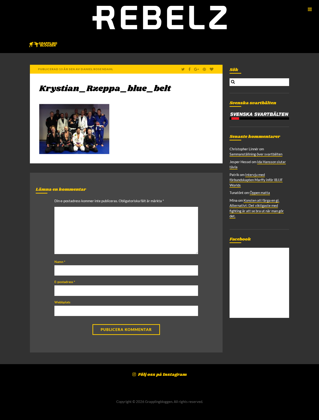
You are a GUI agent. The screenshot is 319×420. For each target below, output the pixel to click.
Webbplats (62, 302)
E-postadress (64, 282)
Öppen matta (260, 192)
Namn (59, 262)
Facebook (240, 239)
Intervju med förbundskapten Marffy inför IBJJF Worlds (256, 179)
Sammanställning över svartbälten (256, 154)
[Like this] (212, 69)
